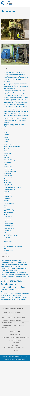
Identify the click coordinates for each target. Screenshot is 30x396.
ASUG (5, 132)
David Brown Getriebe (9, 144)
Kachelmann (7, 191)
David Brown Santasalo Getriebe (12, 146)
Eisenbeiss (6, 152)
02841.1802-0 (15, 334)
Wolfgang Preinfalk (8, 250)
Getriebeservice (8, 175)
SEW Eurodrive (7, 230)
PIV (5, 218)
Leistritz (6, 202)
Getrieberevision (8, 173)
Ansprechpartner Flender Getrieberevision (11, 260)
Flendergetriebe (8, 266)
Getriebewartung (8, 177)
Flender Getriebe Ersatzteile (18, 268)
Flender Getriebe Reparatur (18, 272)
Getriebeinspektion (8, 170)
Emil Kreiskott (7, 153)
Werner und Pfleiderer (9, 244)
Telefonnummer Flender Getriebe (16, 291)
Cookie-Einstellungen (22, 356)
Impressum (5, 356)
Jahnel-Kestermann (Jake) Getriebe (12, 187)
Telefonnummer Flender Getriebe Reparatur (11, 293)
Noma (5, 214)
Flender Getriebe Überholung (16, 276)
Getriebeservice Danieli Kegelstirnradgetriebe (15, 104)
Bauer (5, 136)
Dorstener (6, 148)
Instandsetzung (8, 186)
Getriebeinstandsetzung (10, 171)
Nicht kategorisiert (8, 212)
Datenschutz (12, 356)
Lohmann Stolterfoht (9, 203)
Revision (11, 290)
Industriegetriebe (8, 184)
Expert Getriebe (8, 159)
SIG (5, 232)
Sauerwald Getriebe (8, 227)
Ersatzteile (6, 157)
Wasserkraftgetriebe (9, 243)
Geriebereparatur (8, 166)
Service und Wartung (9, 228)
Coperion (6, 141)
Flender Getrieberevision (7, 274)
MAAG (5, 207)
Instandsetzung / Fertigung (15, 323)
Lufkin (5, 205)
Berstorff (6, 137)
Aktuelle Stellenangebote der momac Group (14, 72)
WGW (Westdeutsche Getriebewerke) (13, 246)
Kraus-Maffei (7, 200)
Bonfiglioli (6, 139)
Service (16, 289)
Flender (6, 164)
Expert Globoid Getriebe (10, 161)
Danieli (5, 143)
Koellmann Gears (8, 196)
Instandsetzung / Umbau (11, 312)
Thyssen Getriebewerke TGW (11, 236)
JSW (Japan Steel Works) (10, 189)
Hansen (5, 178)
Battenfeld (6, 134)
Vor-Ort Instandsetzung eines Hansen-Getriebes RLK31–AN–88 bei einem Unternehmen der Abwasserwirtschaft (15, 108)
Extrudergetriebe (8, 162)
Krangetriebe (7, 198)
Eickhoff (6, 150)
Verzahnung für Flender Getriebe (14, 297)
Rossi (5, 221)
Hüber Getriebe (7, 182)
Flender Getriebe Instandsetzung (9, 270)
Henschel (6, 180)
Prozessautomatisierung (11, 320)
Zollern (5, 253)
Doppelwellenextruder (7, 262)
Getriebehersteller (8, 168)
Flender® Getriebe (6, 278)
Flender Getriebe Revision (21, 274)
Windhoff (6, 248)
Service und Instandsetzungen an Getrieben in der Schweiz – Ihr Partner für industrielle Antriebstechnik (16, 79)
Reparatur (4, 290)
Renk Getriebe (7, 219)
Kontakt (15, 350)
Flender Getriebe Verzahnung (6, 276)
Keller (5, 193)
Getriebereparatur (8, 284)
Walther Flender (8, 241)
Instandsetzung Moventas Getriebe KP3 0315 (15, 118)
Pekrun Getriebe (8, 216)
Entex (5, 155)
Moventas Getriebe (8, 209)
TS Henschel (7, 237)
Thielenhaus (7, 234)
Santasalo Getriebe (8, 223)
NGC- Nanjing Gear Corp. (9, 211)
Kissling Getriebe (8, 194)
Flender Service (26, 276)
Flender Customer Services (12, 264)
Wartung (22, 297)
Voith (5, 239)
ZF (4, 252)
